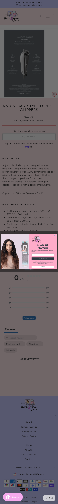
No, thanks (43, 266)
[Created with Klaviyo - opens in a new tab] (28, 269)
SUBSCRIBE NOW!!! (43, 258)
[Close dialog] (55, 235)
